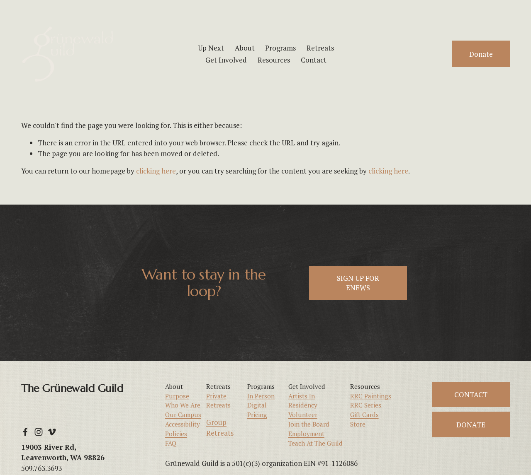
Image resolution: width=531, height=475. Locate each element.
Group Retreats (220, 427)
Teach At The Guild (315, 443)
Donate (481, 54)
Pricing (257, 414)
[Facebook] (25, 432)
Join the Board (308, 424)
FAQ (170, 443)
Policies (176, 433)
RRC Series (365, 405)
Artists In (301, 396)
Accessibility (182, 424)
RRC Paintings (370, 396)
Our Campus (183, 414)
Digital (257, 405)
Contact (313, 60)
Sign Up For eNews (358, 282)
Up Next (211, 48)
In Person (261, 396)
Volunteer (302, 414)
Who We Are (182, 405)
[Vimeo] (52, 432)
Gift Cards (364, 414)
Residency (302, 405)
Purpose (177, 396)
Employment (306, 433)
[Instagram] (38, 432)
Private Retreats (218, 401)
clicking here (156, 171)
